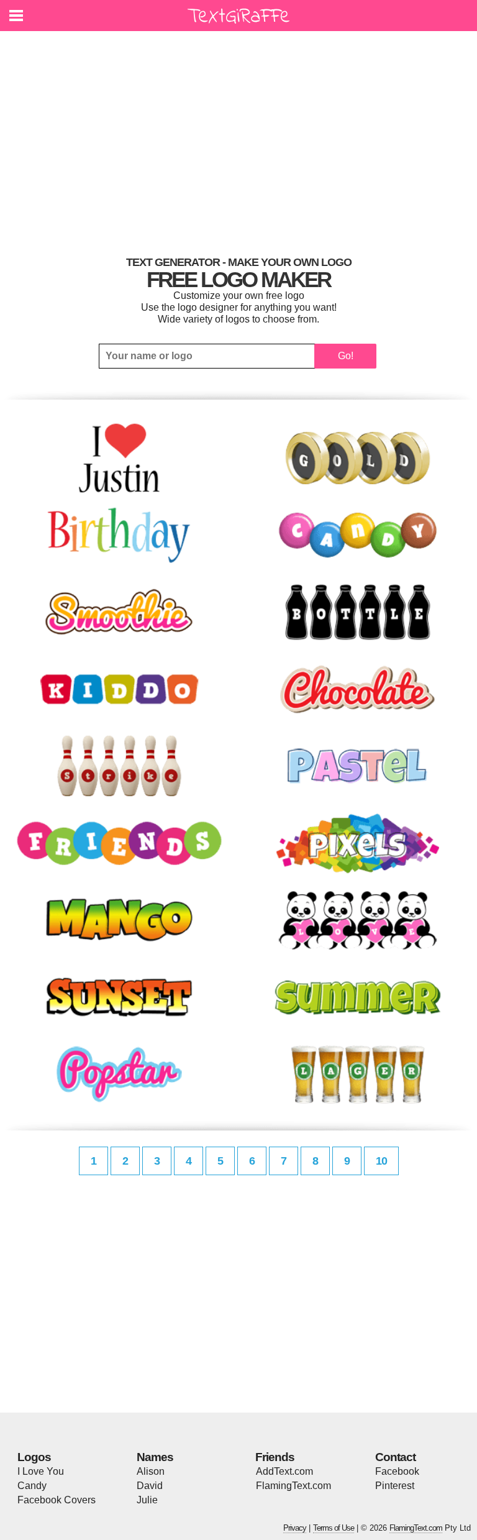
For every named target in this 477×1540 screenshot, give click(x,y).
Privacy (294, 1528)
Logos (34, 1457)
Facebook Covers (56, 1500)
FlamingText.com (293, 1485)
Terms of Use (333, 1528)
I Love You (40, 1471)
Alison (151, 1471)
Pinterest (394, 1485)
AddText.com (284, 1471)
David (150, 1485)
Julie (147, 1500)
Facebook (397, 1471)
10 (381, 1161)
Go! (345, 356)
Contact (395, 1457)
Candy (32, 1485)
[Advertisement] (238, 140)
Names (155, 1457)
